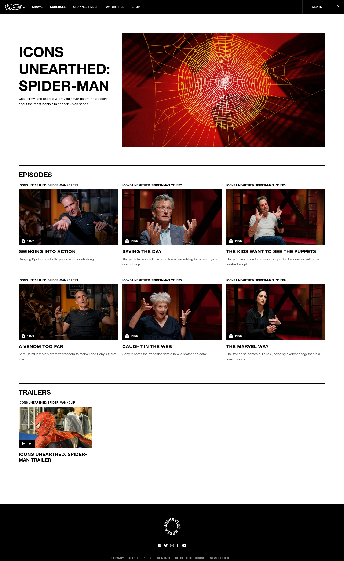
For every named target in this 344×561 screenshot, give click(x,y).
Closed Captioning (190, 558)
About (133, 558)
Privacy (117, 558)
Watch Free (115, 7)
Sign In (317, 7)
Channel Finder (86, 7)
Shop (136, 7)
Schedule (58, 7)
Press (147, 558)
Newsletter (219, 558)
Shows (37, 7)
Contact (163, 558)
